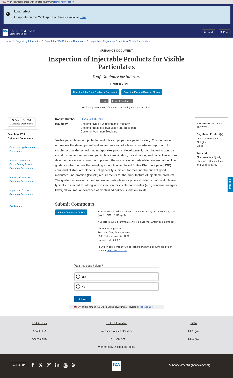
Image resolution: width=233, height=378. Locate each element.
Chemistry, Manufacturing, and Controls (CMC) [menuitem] (211, 163)
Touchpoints (145, 307)
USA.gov (193, 339)
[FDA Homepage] (19, 32)
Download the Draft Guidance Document (95, 92)
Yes (84, 277)
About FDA (39, 331)
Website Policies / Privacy (116, 331)
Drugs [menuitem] (200, 145)
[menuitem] (211, 126)
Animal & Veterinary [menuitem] (207, 138)
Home (8, 41)
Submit (83, 299)
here (83, 17)
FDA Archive (39, 323)
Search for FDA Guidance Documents (65, 41)
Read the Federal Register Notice (142, 92)
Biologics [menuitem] (201, 142)
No (83, 286)
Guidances (15, 206)
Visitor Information (116, 323)
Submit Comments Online (71, 212)
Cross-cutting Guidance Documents (22, 149)
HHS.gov (193, 331)
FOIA (194, 323)
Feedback (230, 184)
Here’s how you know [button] (64, 2)
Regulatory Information (28, 41)
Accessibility (39, 339)
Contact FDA (18, 365)
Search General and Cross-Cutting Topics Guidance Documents (21, 164)
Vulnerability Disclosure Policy (116, 346)
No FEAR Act (116, 339)
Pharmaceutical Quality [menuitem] (209, 157)
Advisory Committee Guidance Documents (21, 179)
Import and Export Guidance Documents (21, 192)
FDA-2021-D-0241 (92, 119)
